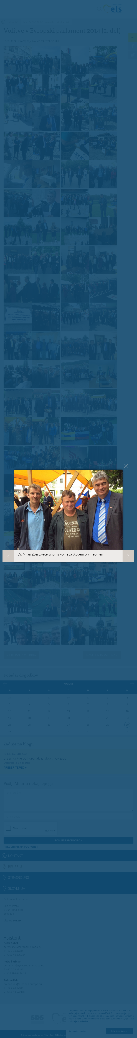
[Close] (126, 466)
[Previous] (8, 556)
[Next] (128, 556)
